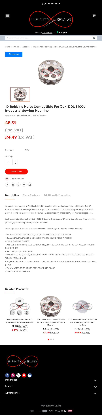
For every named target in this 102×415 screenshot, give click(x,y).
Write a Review (39, 115)
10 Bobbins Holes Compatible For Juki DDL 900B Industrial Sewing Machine (51, 322)
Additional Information (57, 195)
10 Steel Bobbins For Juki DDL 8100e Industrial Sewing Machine (19, 321)
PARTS (16, 47)
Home (7, 47)
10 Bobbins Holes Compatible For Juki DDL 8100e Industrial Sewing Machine (65, 47)
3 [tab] (53, 339)
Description (12, 195)
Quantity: (9, 157)
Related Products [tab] (16, 289)
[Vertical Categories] (7, 16)
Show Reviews (31, 195)
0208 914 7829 (52, 4)
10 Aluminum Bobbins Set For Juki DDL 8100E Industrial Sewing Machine (82, 322)
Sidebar (15, 54)
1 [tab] (48, 339)
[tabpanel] (19, 315)
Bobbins (26, 47)
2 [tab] (51, 339)
